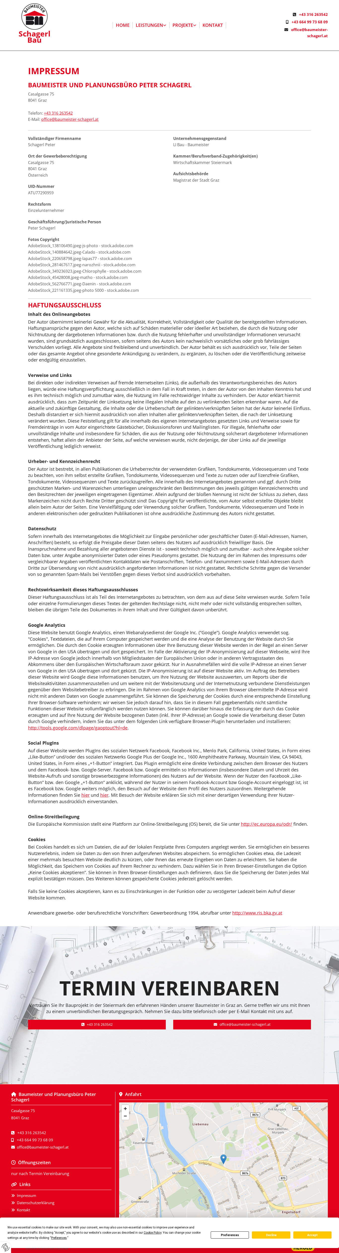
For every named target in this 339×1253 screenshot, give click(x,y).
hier (85, 795)
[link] (151, 25)
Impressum (26, 1195)
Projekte (182, 25)
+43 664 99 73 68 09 (310, 21)
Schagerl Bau (34, 37)
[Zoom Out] (125, 1116)
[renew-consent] (5, 1247)
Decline (271, 1235)
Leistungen (149, 25)
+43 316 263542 (313, 14)
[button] (97, 1024)
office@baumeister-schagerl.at (70, 119)
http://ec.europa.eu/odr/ (266, 824)
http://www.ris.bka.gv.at (257, 913)
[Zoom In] (125, 1108)
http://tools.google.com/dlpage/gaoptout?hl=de (78, 728)
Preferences (230, 1235)
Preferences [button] (59, 1238)
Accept (312, 1235)
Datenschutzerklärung (35, 1202)
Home (123, 25)
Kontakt (213, 25)
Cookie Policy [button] (152, 1232)
